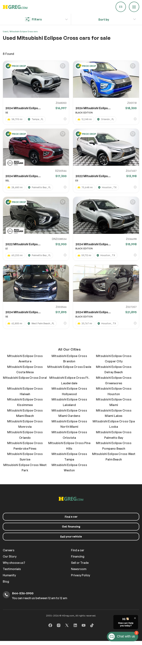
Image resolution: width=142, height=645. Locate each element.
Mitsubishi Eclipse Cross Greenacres (113, 380)
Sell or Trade (80, 563)
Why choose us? (14, 563)
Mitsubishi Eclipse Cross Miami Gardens (69, 413)
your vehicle (71, 536)
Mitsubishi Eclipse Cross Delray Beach (113, 369)
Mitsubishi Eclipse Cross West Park (25, 467)
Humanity (9, 575)
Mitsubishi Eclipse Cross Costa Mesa (25, 369)
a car (71, 516)
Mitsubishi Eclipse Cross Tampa (69, 456)
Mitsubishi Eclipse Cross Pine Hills (69, 445)
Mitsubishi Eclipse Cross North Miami (69, 424)
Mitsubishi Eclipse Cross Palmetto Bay (113, 435)
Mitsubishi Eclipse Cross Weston (69, 467)
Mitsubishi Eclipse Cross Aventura (25, 358)
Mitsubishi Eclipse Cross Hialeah (25, 391)
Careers (8, 550)
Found (8, 54)
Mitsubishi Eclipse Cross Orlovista (69, 435)
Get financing (71, 526)
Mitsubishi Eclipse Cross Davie (69, 367)
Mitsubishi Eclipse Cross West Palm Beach (114, 456)
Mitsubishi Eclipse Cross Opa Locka (114, 424)
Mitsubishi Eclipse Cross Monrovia (25, 424)
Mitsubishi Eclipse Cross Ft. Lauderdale (69, 380)
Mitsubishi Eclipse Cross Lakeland (69, 402)
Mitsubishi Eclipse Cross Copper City (113, 358)
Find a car (77, 550)
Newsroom (78, 569)
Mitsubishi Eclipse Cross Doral (25, 377)
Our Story (9, 556)
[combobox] (103, 20)
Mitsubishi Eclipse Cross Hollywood (69, 391)
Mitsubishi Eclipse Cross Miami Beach (25, 413)
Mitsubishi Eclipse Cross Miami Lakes (113, 413)
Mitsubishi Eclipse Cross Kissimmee (25, 402)
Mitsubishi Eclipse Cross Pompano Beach (113, 445)
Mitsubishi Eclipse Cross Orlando (25, 435)
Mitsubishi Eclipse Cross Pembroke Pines (25, 445)
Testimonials (12, 569)
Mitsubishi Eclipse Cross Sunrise (25, 456)
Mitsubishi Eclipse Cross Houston (113, 391)
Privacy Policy (80, 575)
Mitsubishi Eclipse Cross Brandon (69, 358)
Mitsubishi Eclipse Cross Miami (113, 402)
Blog (6, 581)
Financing (77, 556)
